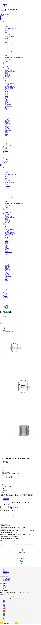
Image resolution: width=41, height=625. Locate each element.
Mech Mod (6, 73)
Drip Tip (6, 127)
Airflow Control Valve (8, 106)
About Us (4, 569)
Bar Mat (6, 124)
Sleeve (6, 112)
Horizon (12, 36)
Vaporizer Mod (7, 76)
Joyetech (6, 40)
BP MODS (6, 26)
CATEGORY (2, 18)
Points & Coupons (6, 572)
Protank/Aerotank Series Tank (10, 87)
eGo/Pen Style (7, 123)
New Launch (6, 148)
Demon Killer (10, 28)
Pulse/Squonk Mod (8, 72)
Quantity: (3, 484)
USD (4, 5)
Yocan (6, 61)
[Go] (1, 323)
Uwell (5, 14)
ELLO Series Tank (8, 85)
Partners (4, 588)
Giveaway (4, 497)
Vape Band (6, 256)
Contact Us (4, 570)
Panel (6, 140)
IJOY (6, 38)
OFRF (6, 47)
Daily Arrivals (6, 151)
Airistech (9, 24)
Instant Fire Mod (7, 75)
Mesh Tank (6, 95)
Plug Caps (6, 122)
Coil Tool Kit (7, 118)
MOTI (6, 191)
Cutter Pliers (7, 125)
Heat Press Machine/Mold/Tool (10, 145)
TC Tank (6, 90)
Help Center (5, 4)
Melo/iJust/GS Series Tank (9, 86)
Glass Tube (6, 101)
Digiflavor (6, 28)
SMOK (6, 51)
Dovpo (14, 28)
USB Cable (7, 136)
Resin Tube (7, 126)
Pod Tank (6, 96)
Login (3, 472)
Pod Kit (6, 65)
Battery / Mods (6, 68)
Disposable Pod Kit (8, 66)
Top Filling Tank (7, 91)
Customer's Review (6, 499)
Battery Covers (7, 119)
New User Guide (5, 581)
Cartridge (6, 100)
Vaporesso (7, 57)
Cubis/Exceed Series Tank (9, 84)
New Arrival (6, 147)
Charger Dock (7, 109)
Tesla (5, 53)
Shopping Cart (2, 15)
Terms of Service (5, 574)
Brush (6, 142)
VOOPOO (12, 57)
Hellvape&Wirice (8, 36)
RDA (6, 81)
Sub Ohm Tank (7, 89)
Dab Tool (6, 143)
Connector (6, 132)
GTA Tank (6, 93)
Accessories (6, 97)
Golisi (9, 34)
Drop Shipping (5, 586)
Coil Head (6, 99)
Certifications (5, 587)
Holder (6, 135)
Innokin (8, 38)
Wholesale (4, 585)
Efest (7, 30)
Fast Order (5, 155)
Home (4, 330)
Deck (6, 103)
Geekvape (6, 34)
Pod (5, 152)
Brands (5, 21)
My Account (5, 2)
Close (1, 19)
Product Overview (6, 498)
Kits (4, 63)
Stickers (6, 133)
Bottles (6, 131)
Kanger (6, 42)
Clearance (5, 160)
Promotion (5, 150)
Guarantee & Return (6, 580)
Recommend (5, 161)
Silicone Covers (7, 120)
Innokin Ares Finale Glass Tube (5, 512)
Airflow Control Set (8, 128)
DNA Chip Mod (7, 74)
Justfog (9, 40)
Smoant (12, 51)
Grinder (6, 144)
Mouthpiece (7, 102)
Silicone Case (7, 121)
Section (6, 141)
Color (3, 475)
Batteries (6, 129)
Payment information (6, 578)
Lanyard (6, 284)
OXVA (8, 47)
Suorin (10, 51)
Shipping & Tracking (6, 579)
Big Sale (5, 153)
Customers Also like (6, 500)
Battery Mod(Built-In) (8, 70)
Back (5, 22)
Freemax (6, 32)
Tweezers (6, 115)
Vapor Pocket (7, 117)
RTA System (7, 111)
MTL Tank (6, 92)
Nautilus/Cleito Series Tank (9, 88)
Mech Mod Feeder (8, 113)
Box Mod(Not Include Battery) (10, 71)
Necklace (6, 134)
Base (5, 107)
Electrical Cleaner (8, 130)
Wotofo (9, 59)
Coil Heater (7, 139)
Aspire (3, 14)
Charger (6, 108)
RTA (5, 80)
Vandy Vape (17, 57)
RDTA (6, 82)
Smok (8, 14)
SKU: (3, 482)
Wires (6, 114)
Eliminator (6, 105)
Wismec (6, 59)
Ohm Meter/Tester (8, 104)
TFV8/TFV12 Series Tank (9, 83)
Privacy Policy (5, 573)
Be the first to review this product (7, 464)
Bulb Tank (6, 94)
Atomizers (5, 78)
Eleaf (6, 30)
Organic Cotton (7, 116)
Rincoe (6, 49)
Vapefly (21, 57)
